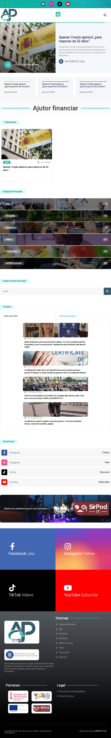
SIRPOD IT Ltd (100, 731)
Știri (6, 162)
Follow (79, 553)
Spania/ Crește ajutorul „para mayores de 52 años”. (80, 39)
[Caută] (107, 291)
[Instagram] (51, 4)
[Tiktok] (59, 4)
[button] (58, 14)
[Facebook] (43, 4)
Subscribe (81, 595)
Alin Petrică (12, 92)
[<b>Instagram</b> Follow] (67, 546)
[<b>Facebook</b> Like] (12, 546)
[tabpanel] (55, 375)
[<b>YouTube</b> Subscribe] (67, 587)
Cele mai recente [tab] (67, 316)
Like (21, 553)
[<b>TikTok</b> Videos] (12, 587)
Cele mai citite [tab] (10, 316)
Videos (21, 595)
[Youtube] (68, 4)
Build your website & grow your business (26, 508)
